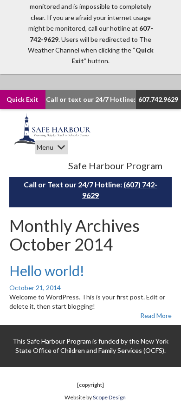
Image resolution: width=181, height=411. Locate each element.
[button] (45, 147)
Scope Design (109, 397)
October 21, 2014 (35, 288)
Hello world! (46, 270)
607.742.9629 (158, 99)
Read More (156, 315)
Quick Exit (22, 99)
